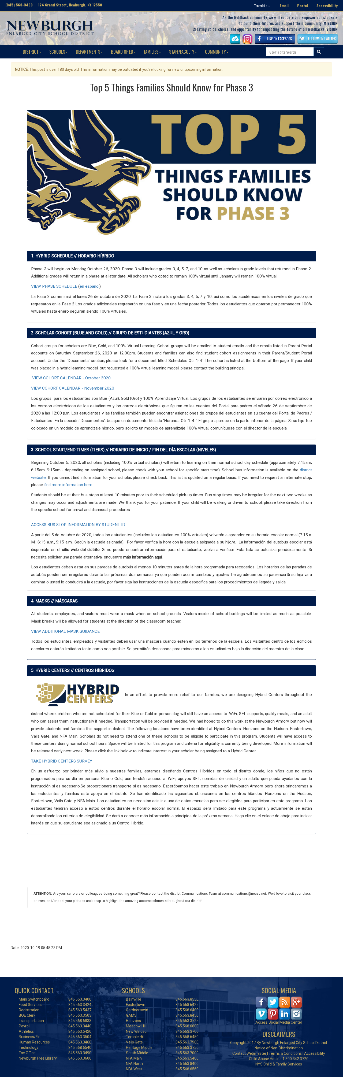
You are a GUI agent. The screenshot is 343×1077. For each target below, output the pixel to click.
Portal (302, 5)
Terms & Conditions (285, 1053)
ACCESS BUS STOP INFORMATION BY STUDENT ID (78, 524)
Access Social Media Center (278, 1022)
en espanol (89, 286)
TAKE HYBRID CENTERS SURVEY (61, 761)
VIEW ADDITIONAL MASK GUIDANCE (65, 631)
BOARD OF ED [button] (122, 51)
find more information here (68, 484)
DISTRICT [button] (31, 51)
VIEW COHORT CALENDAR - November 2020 (72, 388)
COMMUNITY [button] (215, 51)
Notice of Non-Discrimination (279, 1048)
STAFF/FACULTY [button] (181, 51)
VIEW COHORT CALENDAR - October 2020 (71, 378)
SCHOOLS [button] (57, 51)
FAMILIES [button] (151, 51)
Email (284, 5)
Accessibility (327, 5)
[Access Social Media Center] (279, 1007)
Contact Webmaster (249, 1053)
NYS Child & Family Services (278, 1064)
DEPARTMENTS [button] (88, 51)
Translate (261, 5)
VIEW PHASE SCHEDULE (54, 286)
